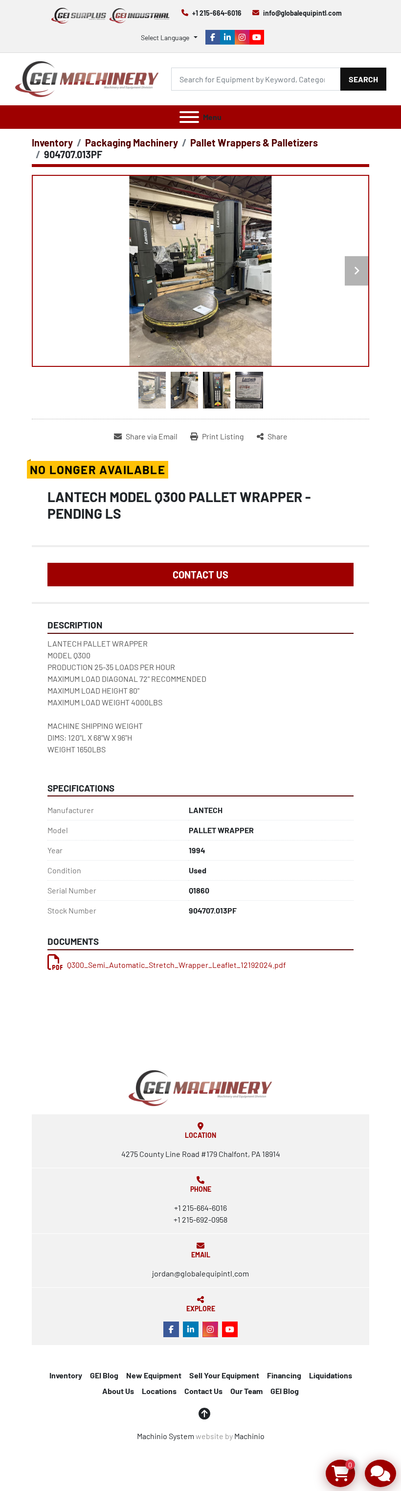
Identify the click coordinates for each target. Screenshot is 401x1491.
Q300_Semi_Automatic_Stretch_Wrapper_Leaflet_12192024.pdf (176, 964)
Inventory (65, 1375)
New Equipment (153, 1375)
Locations (159, 1390)
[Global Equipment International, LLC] (200, 1087)
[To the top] (204, 1413)
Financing (284, 1375)
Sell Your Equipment (224, 1375)
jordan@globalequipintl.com (200, 1273)
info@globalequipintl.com (302, 13)
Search (363, 79)
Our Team (246, 1390)
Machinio (249, 1436)
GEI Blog (104, 1375)
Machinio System (165, 1436)
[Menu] (189, 117)
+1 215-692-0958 (200, 1219)
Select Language (165, 37)
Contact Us (200, 574)
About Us (118, 1390)
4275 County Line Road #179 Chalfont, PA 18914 (200, 1153)
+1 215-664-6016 (217, 13)
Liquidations (330, 1375)
